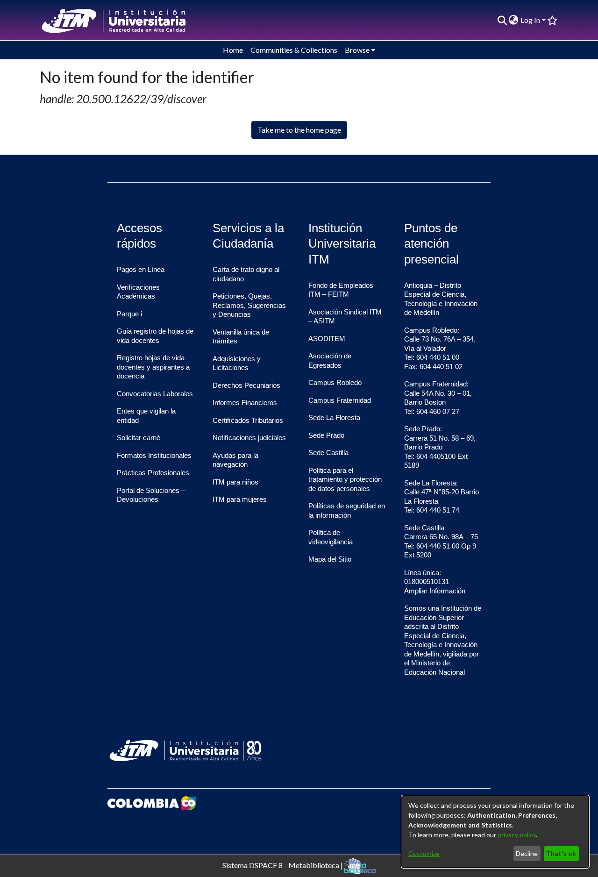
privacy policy (517, 835)
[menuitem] (514, 20)
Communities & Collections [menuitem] (293, 49)
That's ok (561, 853)
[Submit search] (502, 20)
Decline (527, 853)
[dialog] (495, 832)
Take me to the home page (299, 129)
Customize (424, 853)
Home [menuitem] (233, 49)
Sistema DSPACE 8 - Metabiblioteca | (283, 864)
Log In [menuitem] (530, 19)
